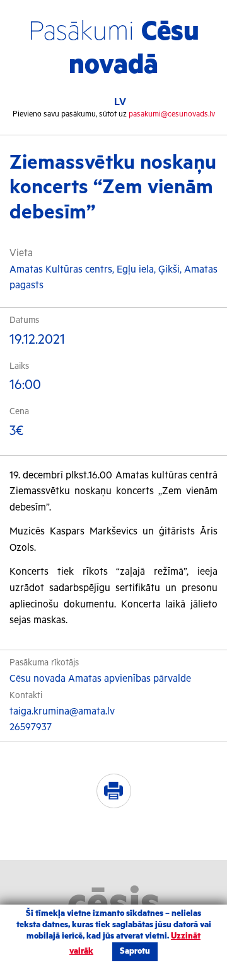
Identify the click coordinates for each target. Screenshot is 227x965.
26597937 (30, 727)
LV (120, 102)
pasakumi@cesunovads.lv (172, 114)
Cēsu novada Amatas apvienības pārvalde (100, 679)
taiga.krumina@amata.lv (62, 712)
